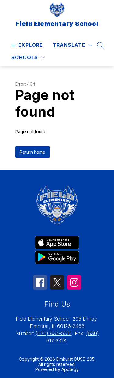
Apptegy (70, 369)
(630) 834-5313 (54, 333)
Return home (32, 152)
